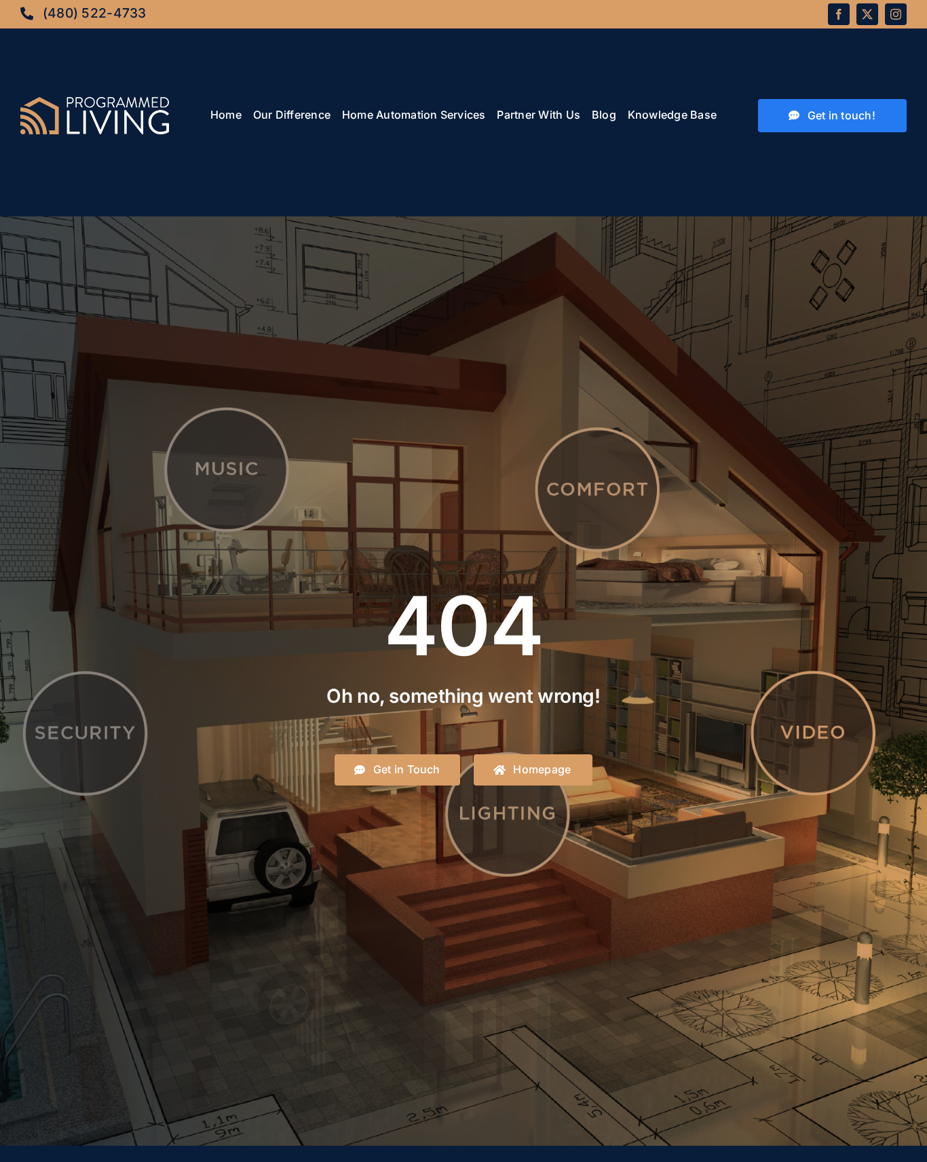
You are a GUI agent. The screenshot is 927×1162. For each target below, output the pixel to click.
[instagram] (896, 14)
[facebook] (839, 14)
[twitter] (867, 14)
